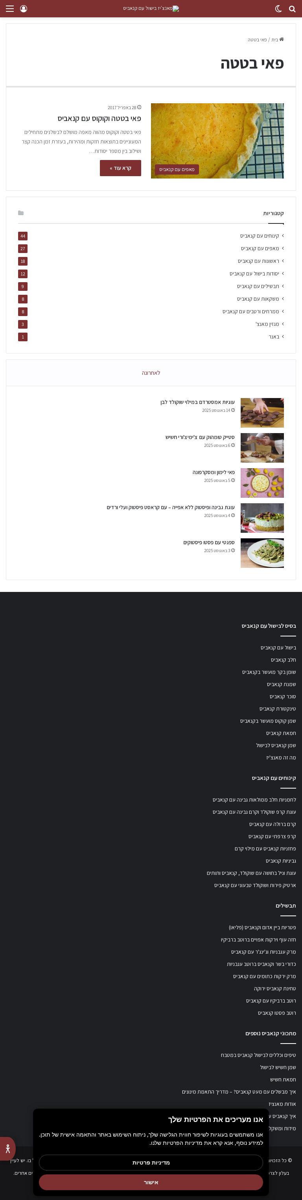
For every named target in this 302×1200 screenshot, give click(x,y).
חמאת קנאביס (281, 733)
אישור (151, 1182)
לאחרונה (151, 372)
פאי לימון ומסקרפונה (214, 472)
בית (275, 39)
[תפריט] (10, 11)
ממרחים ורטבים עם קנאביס (251, 311)
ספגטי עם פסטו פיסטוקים (209, 542)
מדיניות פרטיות (151, 1162)
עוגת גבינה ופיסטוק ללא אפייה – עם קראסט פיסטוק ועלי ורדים (171, 507)
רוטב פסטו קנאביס (277, 1012)
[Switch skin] (278, 11)
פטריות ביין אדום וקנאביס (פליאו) (262, 927)
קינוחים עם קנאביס (259, 235)
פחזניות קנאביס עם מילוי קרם (265, 848)
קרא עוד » (120, 167)
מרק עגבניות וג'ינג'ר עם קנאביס (263, 951)
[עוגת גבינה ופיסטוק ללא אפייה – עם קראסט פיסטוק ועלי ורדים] (262, 518)
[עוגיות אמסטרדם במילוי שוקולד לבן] (262, 413)
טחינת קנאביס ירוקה (275, 988)
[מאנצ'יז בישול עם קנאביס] (151, 9)
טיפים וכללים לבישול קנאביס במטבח (258, 1055)
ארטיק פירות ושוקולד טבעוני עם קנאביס (255, 885)
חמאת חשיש (283, 1079)
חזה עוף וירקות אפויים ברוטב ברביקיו (258, 939)
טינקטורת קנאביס (278, 708)
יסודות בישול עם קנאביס (254, 273)
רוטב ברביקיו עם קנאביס (271, 1000)
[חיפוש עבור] (292, 11)
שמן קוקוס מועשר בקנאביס (268, 720)
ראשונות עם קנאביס (258, 260)
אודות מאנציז (282, 1103)
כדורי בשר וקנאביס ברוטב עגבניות (261, 963)
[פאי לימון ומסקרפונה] (262, 483)
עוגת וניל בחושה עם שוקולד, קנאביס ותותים (251, 872)
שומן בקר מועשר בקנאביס (269, 671)
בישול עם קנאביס (278, 647)
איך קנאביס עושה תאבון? (270, 1116)
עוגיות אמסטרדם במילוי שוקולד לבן (197, 402)
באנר (274, 336)
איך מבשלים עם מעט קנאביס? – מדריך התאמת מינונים (239, 1091)
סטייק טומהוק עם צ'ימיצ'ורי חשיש (200, 437)
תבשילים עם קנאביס (258, 286)
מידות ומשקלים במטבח (272, 1128)
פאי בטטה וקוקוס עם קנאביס (99, 118)
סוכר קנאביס (283, 696)
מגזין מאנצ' (267, 323)
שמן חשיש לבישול (278, 1067)
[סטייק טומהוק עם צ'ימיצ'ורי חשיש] (262, 448)
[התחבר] (24, 11)
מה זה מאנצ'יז (281, 757)
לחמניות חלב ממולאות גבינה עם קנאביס (254, 799)
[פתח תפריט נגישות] (8, 1149)
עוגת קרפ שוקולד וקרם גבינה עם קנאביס (254, 811)
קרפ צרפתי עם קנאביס (272, 836)
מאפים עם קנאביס (260, 248)
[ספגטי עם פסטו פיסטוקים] (262, 553)
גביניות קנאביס (281, 860)
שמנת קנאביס (281, 684)
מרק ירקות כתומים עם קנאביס (264, 976)
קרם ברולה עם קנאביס (272, 824)
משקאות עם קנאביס (258, 298)
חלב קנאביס (283, 659)
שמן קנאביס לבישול (276, 745)
